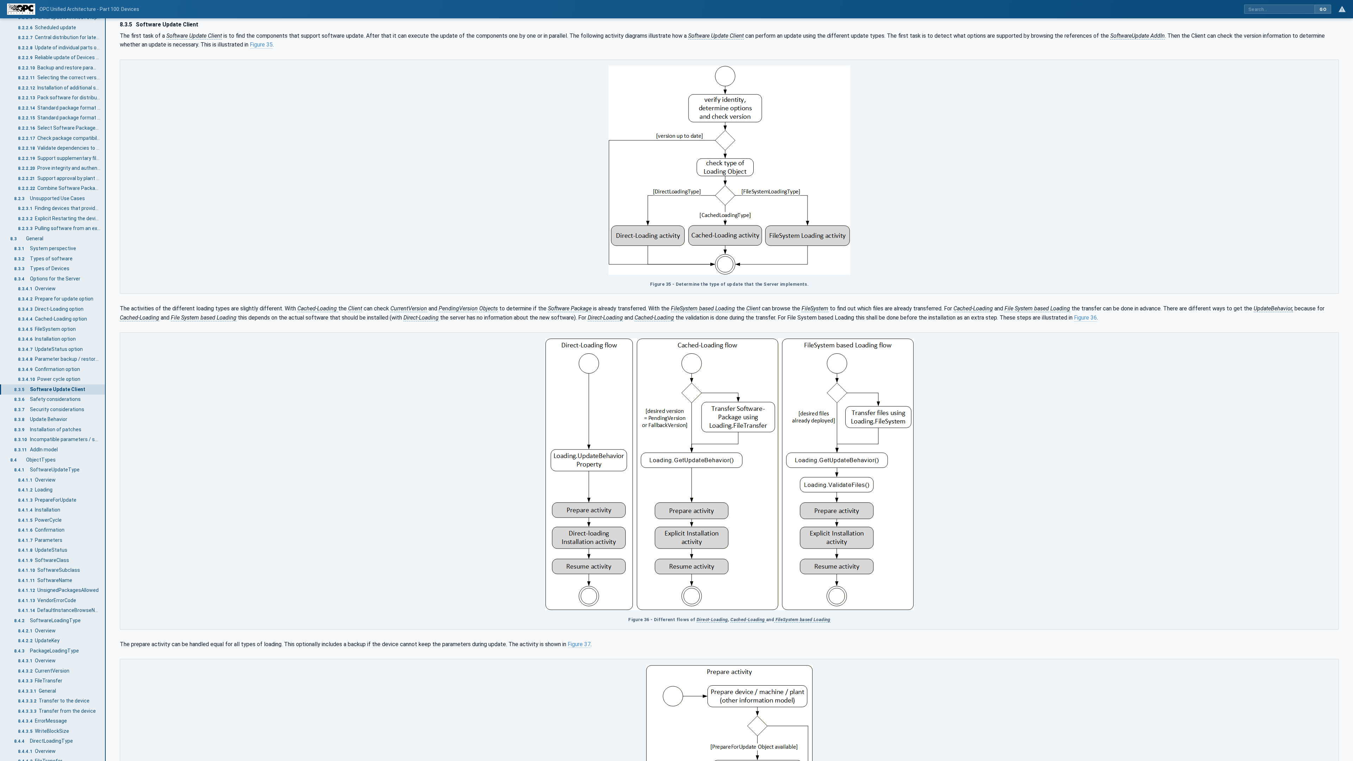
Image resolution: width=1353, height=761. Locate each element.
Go (1323, 9)
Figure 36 (1085, 317)
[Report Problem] (1342, 9)
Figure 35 (261, 44)
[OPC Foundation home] (21, 9)
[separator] (106, 389)
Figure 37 (579, 644)
